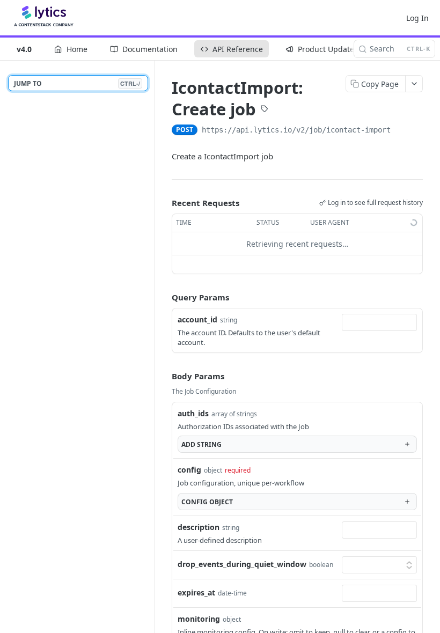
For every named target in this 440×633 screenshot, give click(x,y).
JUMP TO (77, 83)
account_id (197, 319)
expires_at (196, 592)
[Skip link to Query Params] (164, 298)
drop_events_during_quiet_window (242, 564)
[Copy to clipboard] (401, 130)
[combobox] (379, 322)
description (198, 527)
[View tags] (264, 110)
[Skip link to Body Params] (164, 376)
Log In (417, 18)
